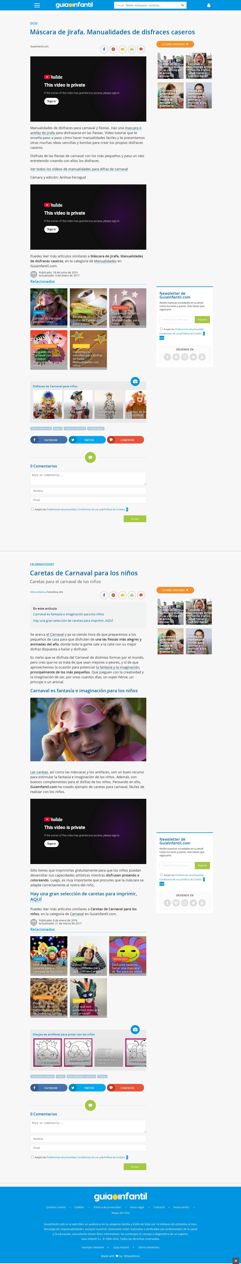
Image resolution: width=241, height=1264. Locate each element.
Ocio (34, 23)
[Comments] (141, 49)
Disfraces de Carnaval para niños (55, 386)
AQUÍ (36, 899)
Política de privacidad (107, 1207)
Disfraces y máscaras (45, 346)
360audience (132, 1256)
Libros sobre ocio (41, 428)
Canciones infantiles (42, 1076)
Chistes (102, 1076)
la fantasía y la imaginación (117, 667)
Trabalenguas (95, 428)
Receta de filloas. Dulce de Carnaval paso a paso (85, 320)
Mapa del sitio (121, 1213)
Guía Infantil (121, 1247)
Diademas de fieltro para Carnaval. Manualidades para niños (126, 318)
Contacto (159, 1207)
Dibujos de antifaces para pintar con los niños (64, 1034)
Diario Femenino (149, 1247)
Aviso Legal (137, 1207)
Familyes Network (93, 1247)
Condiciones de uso (88, 509)
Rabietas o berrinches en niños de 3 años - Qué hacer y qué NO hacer (199, 70)
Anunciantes (181, 1207)
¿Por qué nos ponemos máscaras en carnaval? (87, 1010)
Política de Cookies (114, 509)
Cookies (79, 1207)
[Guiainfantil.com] (74, 7)
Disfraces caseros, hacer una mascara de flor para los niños (127, 968)
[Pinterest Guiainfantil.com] (176, 357)
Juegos (57, 428)
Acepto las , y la (80, 509)
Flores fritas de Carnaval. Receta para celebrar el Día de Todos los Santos (47, 1008)
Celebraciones (42, 564)
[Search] (182, 5)
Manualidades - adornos (81, 1076)
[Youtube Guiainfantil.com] (202, 357)
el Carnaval (55, 634)
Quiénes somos (56, 1207)
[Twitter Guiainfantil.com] (193, 357)
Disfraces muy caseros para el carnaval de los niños (48, 968)
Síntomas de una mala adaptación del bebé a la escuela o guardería (170, 98)
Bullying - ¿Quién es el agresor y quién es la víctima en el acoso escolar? (170, 68)
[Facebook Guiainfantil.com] (167, 357)
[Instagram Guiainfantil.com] (185, 357)
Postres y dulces (82, 311)
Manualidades (105, 261)
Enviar (135, 518)
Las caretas (39, 772)
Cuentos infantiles (75, 428)
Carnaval (39, 312)
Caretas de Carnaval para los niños (47, 320)
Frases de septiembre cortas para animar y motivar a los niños (197, 98)
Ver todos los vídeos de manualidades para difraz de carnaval (79, 169)
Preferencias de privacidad (61, 509)
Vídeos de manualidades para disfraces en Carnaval (88, 968)
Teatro (60, 1076)
